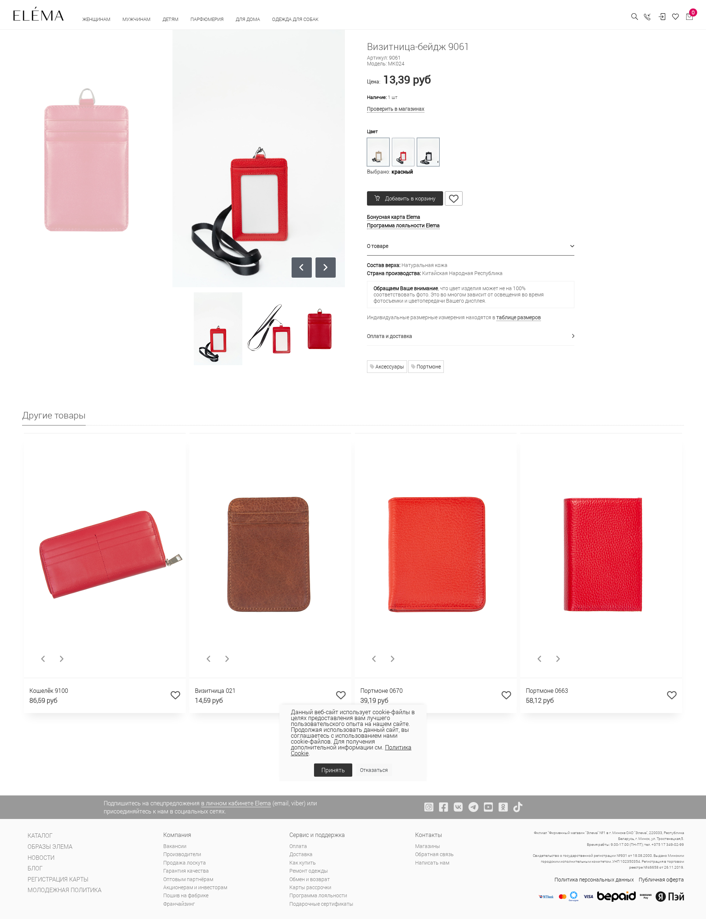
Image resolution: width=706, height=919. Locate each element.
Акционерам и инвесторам (195, 887)
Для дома (248, 19)
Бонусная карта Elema (393, 216)
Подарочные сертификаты (321, 903)
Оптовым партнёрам (188, 879)
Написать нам (432, 862)
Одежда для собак (295, 19)
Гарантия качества (186, 870)
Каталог (40, 835)
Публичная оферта (661, 879)
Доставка (301, 854)
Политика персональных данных (594, 879)
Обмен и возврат (309, 879)
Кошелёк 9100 (48, 690)
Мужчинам (136, 19)
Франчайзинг (179, 903)
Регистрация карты (58, 879)
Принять (333, 770)
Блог (35, 868)
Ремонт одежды (308, 870)
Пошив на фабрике (185, 895)
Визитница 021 (215, 690)
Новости (41, 857)
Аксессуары (389, 366)
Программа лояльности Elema (403, 225)
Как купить (302, 862)
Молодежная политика (64, 890)
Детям (171, 19)
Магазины (427, 846)
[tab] (471, 246)
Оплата (298, 846)
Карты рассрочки (310, 887)
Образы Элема (50, 846)
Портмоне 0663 (547, 690)
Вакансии (174, 846)
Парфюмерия (207, 19)
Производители (182, 854)
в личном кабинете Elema (236, 803)
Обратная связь (434, 854)
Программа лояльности (318, 895)
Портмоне (428, 366)
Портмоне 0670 (381, 690)
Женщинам (96, 19)
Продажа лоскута (184, 862)
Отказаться (374, 769)
